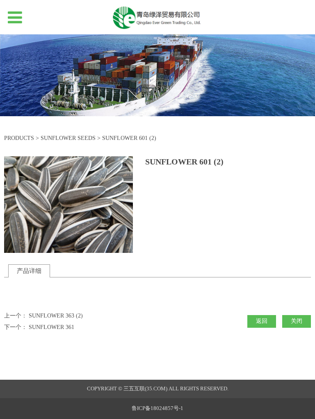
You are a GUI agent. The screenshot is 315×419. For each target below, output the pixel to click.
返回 (261, 321)
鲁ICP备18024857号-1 (157, 408)
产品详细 (29, 270)
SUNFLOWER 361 (51, 327)
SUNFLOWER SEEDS (68, 138)
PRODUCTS (19, 138)
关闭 (296, 321)
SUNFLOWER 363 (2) (56, 316)
